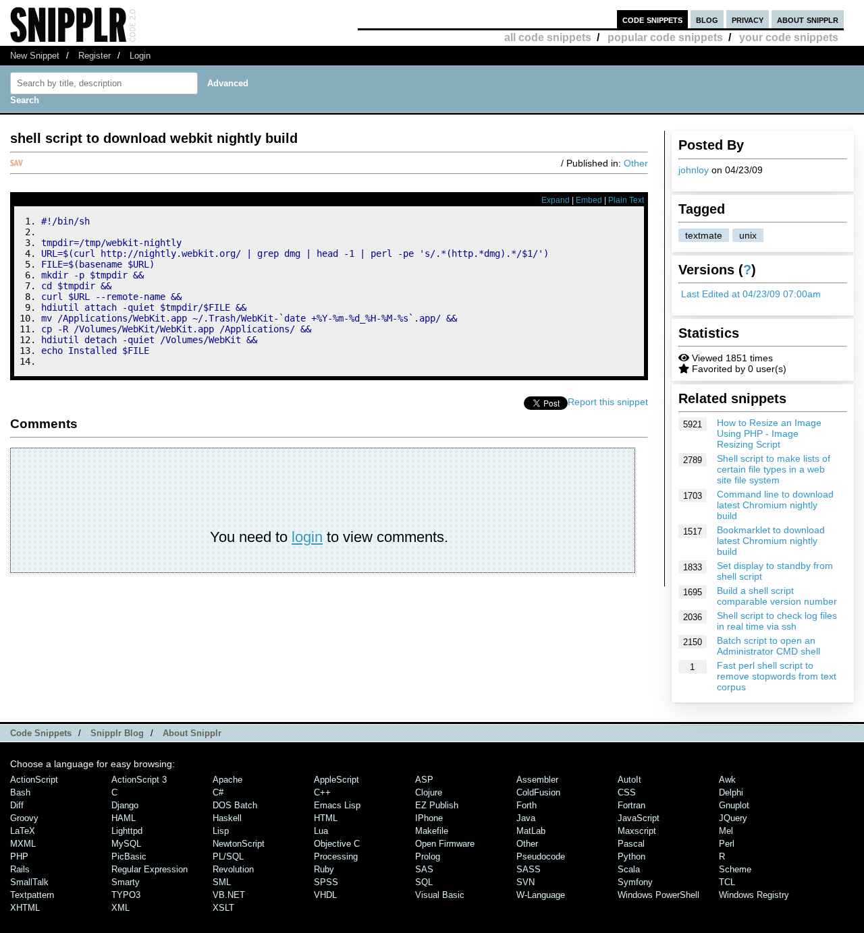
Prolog (427, 856)
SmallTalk (29, 882)
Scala (629, 869)
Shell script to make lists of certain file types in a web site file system (773, 469)
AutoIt (629, 780)
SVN (525, 882)
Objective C (337, 844)
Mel (726, 831)
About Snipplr (192, 733)
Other (636, 163)
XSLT (223, 908)
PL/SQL (228, 856)
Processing (336, 856)
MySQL (126, 844)
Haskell (227, 818)
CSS (627, 792)
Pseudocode (540, 856)
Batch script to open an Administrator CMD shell (768, 646)
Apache (227, 780)
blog (707, 19)
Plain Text (626, 200)
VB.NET (229, 895)
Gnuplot (734, 805)
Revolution (233, 869)
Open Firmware (445, 844)
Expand (555, 200)
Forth (526, 805)
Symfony (635, 882)
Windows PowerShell (658, 895)
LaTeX (22, 831)
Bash (20, 792)
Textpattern (32, 895)
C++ (322, 792)
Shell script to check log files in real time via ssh (777, 621)
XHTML (25, 908)
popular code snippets (665, 37)
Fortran (631, 805)
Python (631, 856)
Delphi (731, 792)
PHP (19, 856)
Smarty (125, 882)
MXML (23, 844)
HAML (123, 818)
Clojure (428, 792)
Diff (17, 805)
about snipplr (807, 19)
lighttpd (126, 831)
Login (140, 56)
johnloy (693, 169)
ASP (424, 780)
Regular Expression (149, 869)
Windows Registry (754, 895)
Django (124, 805)
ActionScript (34, 780)
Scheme (735, 869)
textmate (703, 235)
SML (222, 882)
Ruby (324, 869)
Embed (589, 200)
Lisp (221, 831)
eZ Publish (436, 805)
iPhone (429, 818)
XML (120, 908)
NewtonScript (239, 844)
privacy (747, 19)
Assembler (537, 780)
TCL (727, 882)
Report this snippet (608, 401)
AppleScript (336, 780)
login (307, 537)
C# (218, 792)
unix (748, 235)
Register (94, 56)
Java (525, 818)
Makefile (431, 831)
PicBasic (128, 856)
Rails (20, 869)
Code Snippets (41, 733)
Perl (726, 844)
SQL (424, 882)
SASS (528, 869)
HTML (326, 818)
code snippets (652, 19)
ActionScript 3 (139, 780)
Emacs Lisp (337, 805)
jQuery (733, 818)
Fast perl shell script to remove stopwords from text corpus (776, 676)
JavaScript (638, 818)
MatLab (530, 831)
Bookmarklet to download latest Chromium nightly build (771, 540)
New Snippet (34, 56)
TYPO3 (125, 895)
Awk (727, 780)
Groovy (24, 818)
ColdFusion (538, 792)
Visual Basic (439, 895)
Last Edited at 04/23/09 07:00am (751, 294)
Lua (321, 831)
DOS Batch (235, 805)
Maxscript (637, 831)
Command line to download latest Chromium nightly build (775, 505)
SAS (424, 869)
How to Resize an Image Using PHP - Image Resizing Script (769, 433)
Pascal (631, 844)
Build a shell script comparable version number (777, 596)
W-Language (540, 895)
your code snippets (788, 37)
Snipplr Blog (117, 733)
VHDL (325, 895)
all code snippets (547, 37)
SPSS (326, 882)
